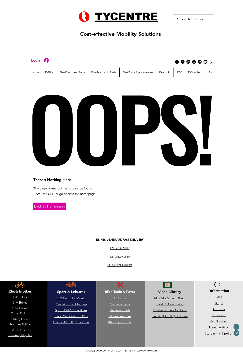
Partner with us (219, 327)
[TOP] (236, 327)
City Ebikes (20, 302)
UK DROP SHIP (120, 256)
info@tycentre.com (145, 350)
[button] (211, 62)
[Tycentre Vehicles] (177, 62)
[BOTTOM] (236, 333)
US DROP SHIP (119, 248)
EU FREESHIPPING (119, 265)
